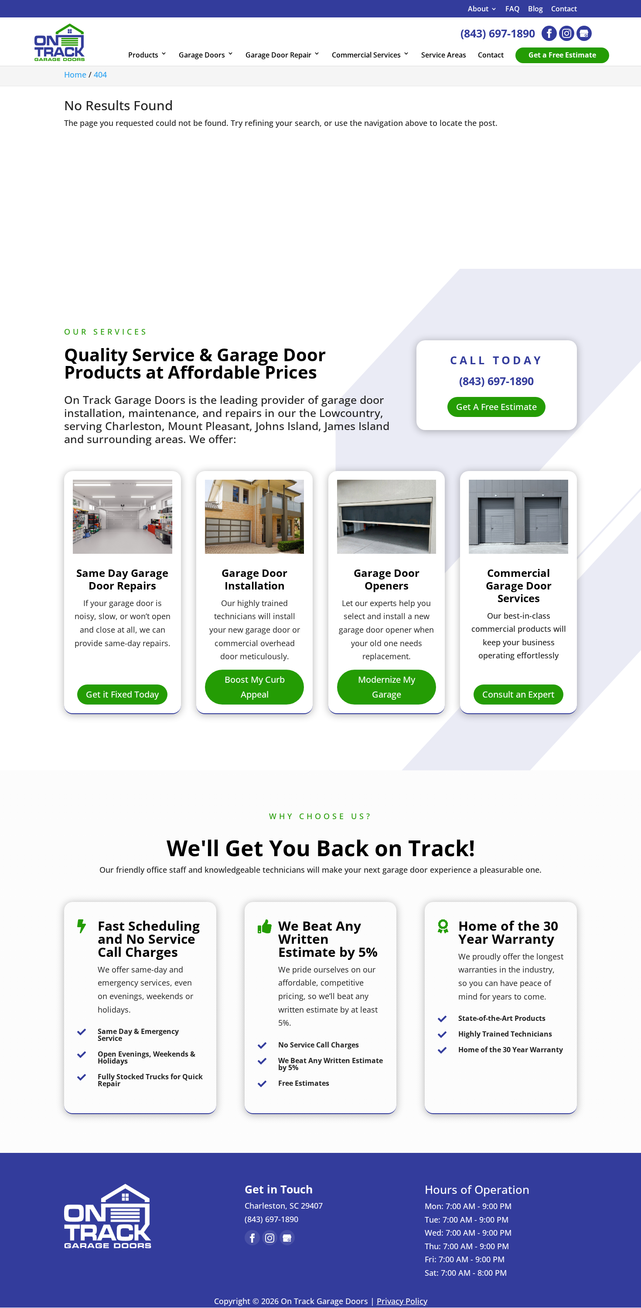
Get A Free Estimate (496, 407)
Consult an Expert (518, 694)
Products (143, 55)
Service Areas (443, 55)
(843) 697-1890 (497, 33)
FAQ (512, 9)
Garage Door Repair (278, 55)
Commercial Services (366, 55)
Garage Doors (202, 55)
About (478, 9)
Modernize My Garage (386, 687)
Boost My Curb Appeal (255, 687)
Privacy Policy (402, 1301)
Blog (535, 9)
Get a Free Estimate (562, 55)
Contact (564, 9)
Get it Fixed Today (122, 694)
